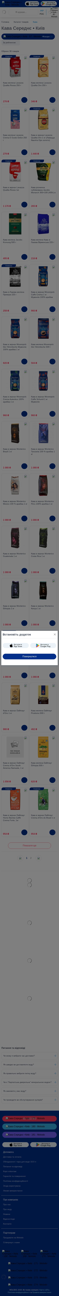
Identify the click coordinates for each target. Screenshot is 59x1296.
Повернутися (29, 656)
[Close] (55, 634)
